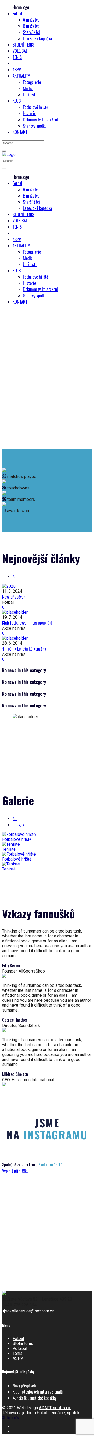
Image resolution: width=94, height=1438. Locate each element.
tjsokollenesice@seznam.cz (28, 1311)
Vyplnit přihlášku (15, 1171)
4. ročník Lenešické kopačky (24, 649)
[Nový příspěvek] (47, 586)
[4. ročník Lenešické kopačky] (47, 638)
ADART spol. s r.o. (55, 1407)
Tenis (17, 1353)
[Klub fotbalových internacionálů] (47, 612)
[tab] (15, 576)
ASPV (18, 1358)
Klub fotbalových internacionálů (27, 623)
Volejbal (20, 1348)
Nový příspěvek (13, 597)
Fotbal (18, 1338)
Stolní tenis (23, 1343)
